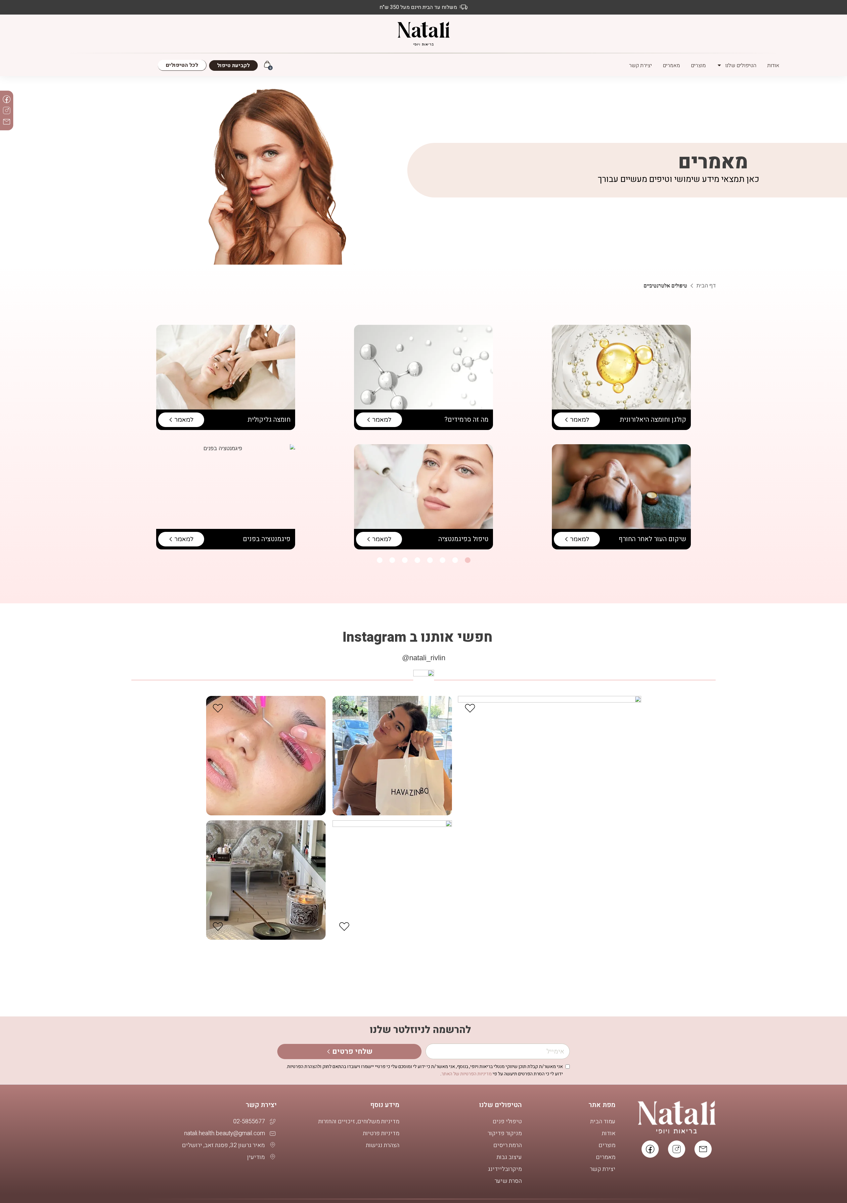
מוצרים (698, 65)
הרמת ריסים (507, 1145)
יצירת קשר (640, 65)
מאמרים (671, 65)
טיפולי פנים (507, 1122)
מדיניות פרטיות (381, 1134)
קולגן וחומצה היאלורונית (653, 419)
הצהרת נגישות (382, 1145)
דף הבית (706, 285)
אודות (773, 65)
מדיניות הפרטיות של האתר (466, 1073)
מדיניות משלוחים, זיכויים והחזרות (358, 1122)
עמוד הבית (602, 1122)
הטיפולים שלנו (740, 65)
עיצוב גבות (509, 1157)
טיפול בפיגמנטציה (462, 539)
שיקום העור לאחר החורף (652, 539)
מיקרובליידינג (505, 1169)
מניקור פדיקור (505, 1134)
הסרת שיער (508, 1181)
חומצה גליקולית (268, 419)
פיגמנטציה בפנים (266, 539)
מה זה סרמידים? (466, 419)
